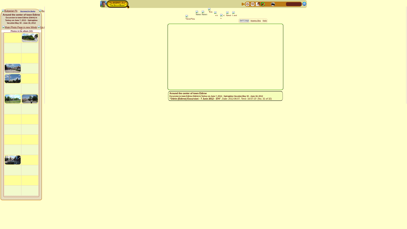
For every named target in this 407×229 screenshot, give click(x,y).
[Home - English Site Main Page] (294, 4)
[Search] (283, 4)
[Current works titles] (268, 4)
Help (265, 21)
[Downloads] (278, 4)
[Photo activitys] (273, 4)
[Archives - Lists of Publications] (258, 4)
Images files (256, 21)
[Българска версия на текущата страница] (10, 11)
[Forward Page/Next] (253, 4)
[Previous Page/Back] (247, 4)
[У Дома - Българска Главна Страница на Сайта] (299, 4)
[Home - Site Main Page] (289, 4)
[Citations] (263, 4)
